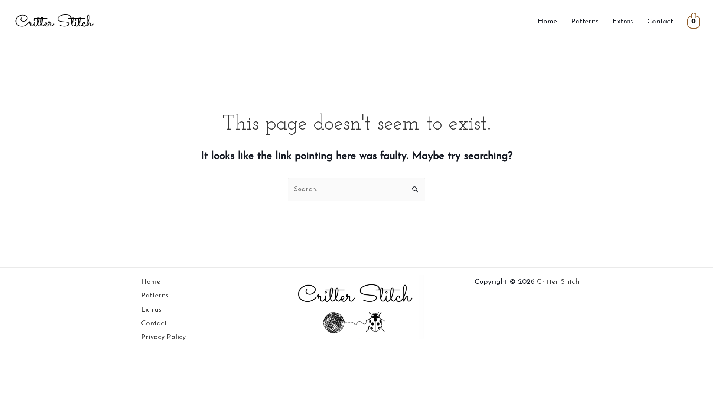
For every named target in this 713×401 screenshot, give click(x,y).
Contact (660, 21)
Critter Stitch (558, 282)
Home (547, 21)
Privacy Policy (163, 337)
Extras (623, 21)
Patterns (585, 21)
